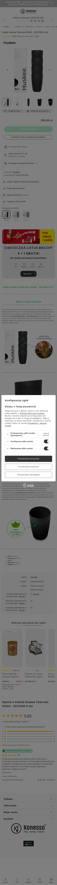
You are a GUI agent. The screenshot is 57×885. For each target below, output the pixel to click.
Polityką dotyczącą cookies (32, 413)
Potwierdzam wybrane (28, 466)
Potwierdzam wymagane (28, 474)
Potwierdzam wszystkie (28, 458)
